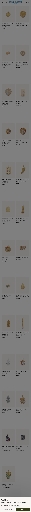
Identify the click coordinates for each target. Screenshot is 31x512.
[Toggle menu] (2, 2)
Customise (7, 509)
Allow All (23, 509)
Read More (16, 505)
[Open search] (6, 2)
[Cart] (29, 2)
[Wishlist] (26, 2)
